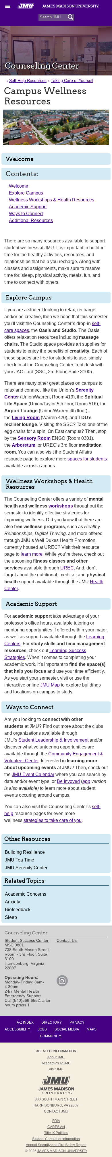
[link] (62, 985)
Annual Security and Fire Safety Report (56, 1145)
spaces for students (87, 458)
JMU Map (50, 684)
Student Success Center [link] (27, 940)
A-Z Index (25, 1022)
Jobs (42, 1029)
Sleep (11, 917)
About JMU (56, 1057)
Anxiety (12, 901)
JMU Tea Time (19, 859)
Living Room (26, 417)
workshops (61, 505)
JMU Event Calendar (33, 774)
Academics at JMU (56, 1063)
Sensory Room (34, 438)
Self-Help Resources (28, 80)
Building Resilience (25, 852)
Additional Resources (31, 220)
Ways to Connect (26, 213)
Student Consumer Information (56, 1139)
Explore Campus (26, 192)
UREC (67, 567)
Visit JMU (56, 1069)
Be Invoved (68, 781)
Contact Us (67, 940)
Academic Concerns (25, 894)
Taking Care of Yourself (72, 80)
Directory (51, 1022)
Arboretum (23, 445)
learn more (32, 554)
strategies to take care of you (53, 820)
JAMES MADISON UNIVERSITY (62, 1151)
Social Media (67, 1029)
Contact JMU (56, 1111)
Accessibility (17, 1029)
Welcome (18, 186)
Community (50, 1036)
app (86, 781)
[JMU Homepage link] (56, 1093)
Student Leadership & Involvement (53, 740)
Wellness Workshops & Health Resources (51, 199)
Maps (91, 1029)
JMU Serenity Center (26, 867)
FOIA (56, 1121)
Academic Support (28, 206)
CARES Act (56, 1127)
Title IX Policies (56, 1133)
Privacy (76, 1022)
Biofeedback (17, 909)
